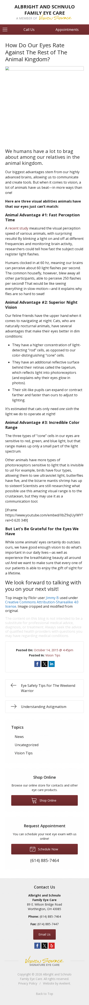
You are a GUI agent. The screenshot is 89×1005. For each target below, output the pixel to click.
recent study (18, 228)
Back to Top (44, 994)
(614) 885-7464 (50, 916)
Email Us (44, 934)
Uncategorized (26, 744)
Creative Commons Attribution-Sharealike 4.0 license (41, 604)
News (19, 736)
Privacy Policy (27, 983)
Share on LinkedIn (52, 664)
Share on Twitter (44, 664)
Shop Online (47, 800)
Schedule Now (47, 849)
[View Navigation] (6, 29)
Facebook (37, 946)
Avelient (64, 983)
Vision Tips (52, 655)
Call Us (29, 29)
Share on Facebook (37, 664)
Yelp (52, 946)
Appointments (67, 29)
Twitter (44, 946)
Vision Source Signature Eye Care (44, 961)
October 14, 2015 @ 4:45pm (53, 650)
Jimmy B (52, 597)
